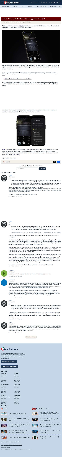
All (60, 6)
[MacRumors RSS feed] (49, 2)
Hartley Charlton (4, 389)
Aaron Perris (16, 400)
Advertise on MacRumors (9, 366)
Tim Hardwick (27, 22)
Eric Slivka (16, 373)
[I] (4, 285)
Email (2, 376)
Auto (25, 449)
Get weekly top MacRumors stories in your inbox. (31, 165)
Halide (21, 25)
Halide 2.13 (5, 149)
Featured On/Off (4, 449)
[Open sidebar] (60, 2)
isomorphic (12, 279)
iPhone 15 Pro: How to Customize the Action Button (18, 78)
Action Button (8, 158)
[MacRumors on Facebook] (36, 2)
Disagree (20, 196)
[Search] (57, 2)
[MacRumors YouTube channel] (44, 2)
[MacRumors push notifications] (46, 2)
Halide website (16, 154)
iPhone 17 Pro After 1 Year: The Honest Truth (19, 437)
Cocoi (10, 175)
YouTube (6, 408)
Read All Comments (31, 337)
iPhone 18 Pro (5, 6)
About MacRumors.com (9, 361)
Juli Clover (3, 378)
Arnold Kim (3, 373)
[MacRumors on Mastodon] (41, 2)
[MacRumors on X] (39, 2)
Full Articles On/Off (12, 449)
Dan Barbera (3, 395)
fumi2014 (11, 270)
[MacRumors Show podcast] (31, 2)
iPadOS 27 (31, 6)
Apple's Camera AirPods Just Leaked (17, 413)
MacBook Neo (53, 6)
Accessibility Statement (5, 447)
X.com (5, 376)
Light (28, 449)
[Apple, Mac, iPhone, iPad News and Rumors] (12, 4)
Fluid (18, 449)
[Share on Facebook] (58, 162)
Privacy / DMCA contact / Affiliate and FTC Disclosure (11, 445)
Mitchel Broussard (5, 384)
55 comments (6, 161)
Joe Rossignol (17, 378)
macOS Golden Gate (42, 6)
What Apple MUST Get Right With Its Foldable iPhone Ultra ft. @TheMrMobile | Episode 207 (49, 414)
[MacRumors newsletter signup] (52, 2)
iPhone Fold (15, 6)
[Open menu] (2, 2)
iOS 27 (23, 6)
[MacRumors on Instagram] (34, 2)
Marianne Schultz (17, 389)
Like (16, 196)
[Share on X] (54, 162)
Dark (31, 449)
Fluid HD (21, 449)
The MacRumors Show (42, 408)
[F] (4, 276)
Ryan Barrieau (17, 395)
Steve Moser (3, 400)
